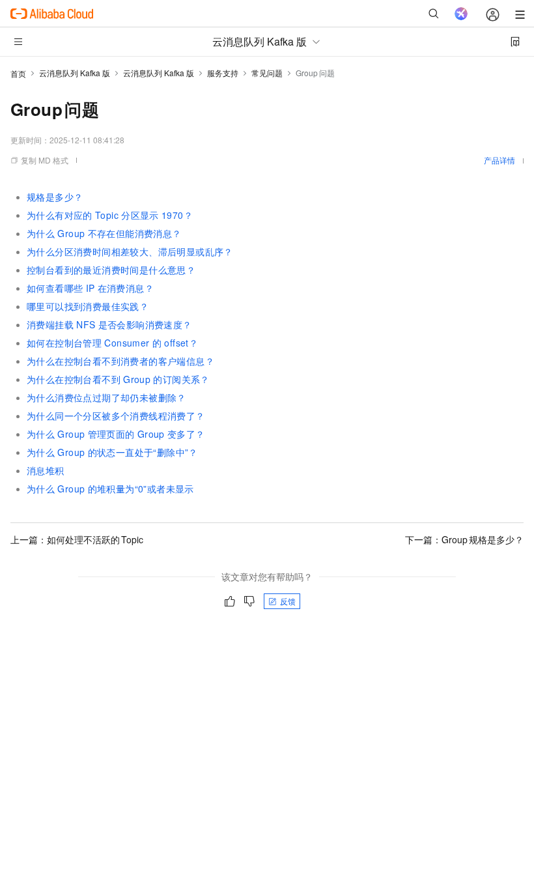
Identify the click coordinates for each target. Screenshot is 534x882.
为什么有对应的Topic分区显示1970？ (110, 214)
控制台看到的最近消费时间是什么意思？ (111, 269)
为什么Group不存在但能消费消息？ (104, 233)
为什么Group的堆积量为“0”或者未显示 (110, 488)
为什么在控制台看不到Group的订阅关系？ (118, 379)
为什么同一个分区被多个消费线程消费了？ (116, 415)
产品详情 (499, 159)
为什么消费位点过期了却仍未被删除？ (106, 397)
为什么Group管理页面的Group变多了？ (116, 433)
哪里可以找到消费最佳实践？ (87, 306)
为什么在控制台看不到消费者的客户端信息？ (120, 360)
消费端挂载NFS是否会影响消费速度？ (109, 324)
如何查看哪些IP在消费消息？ (90, 287)
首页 (18, 73)
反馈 (288, 600)
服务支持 (222, 72)
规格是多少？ (55, 196)
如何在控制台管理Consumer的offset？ (112, 342)
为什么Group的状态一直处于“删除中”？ (112, 452)
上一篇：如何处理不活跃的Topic (76, 539)
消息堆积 (45, 470)
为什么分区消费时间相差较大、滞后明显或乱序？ (130, 251)
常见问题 (267, 72)
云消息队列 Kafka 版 (74, 72)
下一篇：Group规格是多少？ (464, 539)
